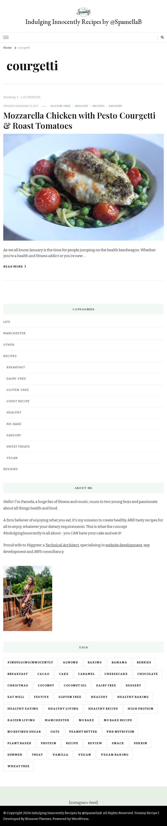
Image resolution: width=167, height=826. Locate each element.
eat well (15, 697)
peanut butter (83, 731)
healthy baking (133, 697)
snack (118, 743)
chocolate (147, 674)
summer (14, 755)
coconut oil (75, 685)
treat (37, 755)
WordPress (80, 819)
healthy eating (22, 708)
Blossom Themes (38, 819)
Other (8, 345)
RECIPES (99, 105)
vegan (84, 755)
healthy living (63, 708)
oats (55, 731)
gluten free (69, 697)
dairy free (106, 685)
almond (70, 662)
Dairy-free (16, 378)
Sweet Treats (18, 446)
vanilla (60, 755)
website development (123, 545)
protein (48, 743)
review (95, 743)
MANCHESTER (14, 333)
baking (95, 662)
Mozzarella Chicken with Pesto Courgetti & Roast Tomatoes (79, 120)
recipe (72, 743)
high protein (141, 708)
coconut (46, 685)
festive (41, 697)
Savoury (115, 105)
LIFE (6, 322)
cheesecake (116, 674)
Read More (13, 266)
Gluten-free (60, 105)
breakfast (17, 674)
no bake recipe (118, 720)
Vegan (12, 458)
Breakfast (16, 367)
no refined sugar (24, 731)
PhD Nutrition (120, 731)
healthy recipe (103, 708)
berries (144, 662)
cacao (43, 674)
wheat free (18, 766)
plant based (19, 743)
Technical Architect (62, 545)
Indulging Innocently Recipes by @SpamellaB (83, 21)
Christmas (17, 685)
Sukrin (140, 743)
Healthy (82, 105)
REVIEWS (10, 469)
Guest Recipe (18, 401)
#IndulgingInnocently (30, 662)
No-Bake (14, 424)
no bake (86, 720)
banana (119, 662)
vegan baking (115, 755)
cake (63, 674)
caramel (86, 674)
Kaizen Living (21, 720)
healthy (99, 697)
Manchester (57, 720)
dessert (133, 685)
